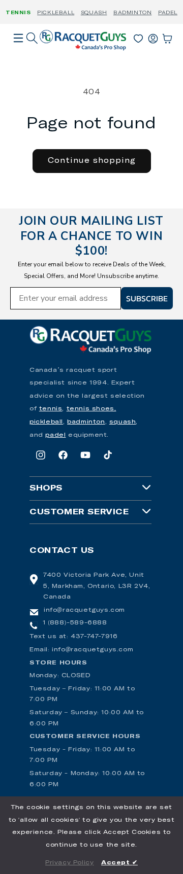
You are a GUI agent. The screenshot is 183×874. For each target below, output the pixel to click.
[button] (18, 52)
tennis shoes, (91, 409)
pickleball (46, 422)
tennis (51, 409)
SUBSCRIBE (147, 298)
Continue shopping (92, 160)
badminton (86, 422)
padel (55, 435)
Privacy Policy (69, 863)
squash (122, 422)
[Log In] (153, 36)
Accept (119, 863)
